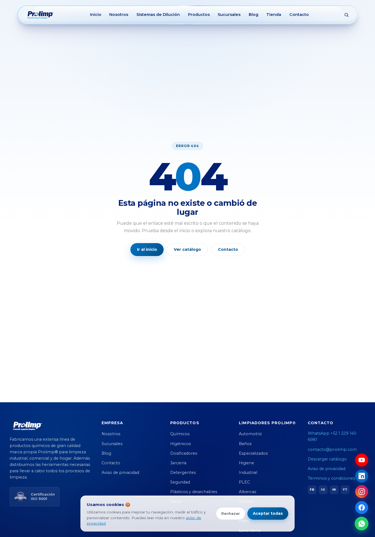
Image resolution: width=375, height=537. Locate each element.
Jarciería (178, 462)
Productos (199, 14)
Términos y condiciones (331, 478)
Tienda (273, 14)
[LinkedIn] (361, 475)
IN (334, 489)
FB (312, 489)
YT (345, 489)
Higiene (246, 462)
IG (323, 489)
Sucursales (229, 14)
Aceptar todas (268, 513)
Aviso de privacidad (120, 472)
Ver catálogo (187, 249)
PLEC (244, 482)
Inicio (95, 14)
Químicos (179, 433)
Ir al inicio (147, 249)
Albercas (247, 491)
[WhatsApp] (361, 523)
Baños (245, 443)
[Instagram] (361, 491)
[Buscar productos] (346, 14)
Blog (253, 14)
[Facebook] (361, 507)
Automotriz (250, 433)
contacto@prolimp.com (332, 449)
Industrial (248, 472)
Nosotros (118, 14)
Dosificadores (183, 453)
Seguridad (180, 482)
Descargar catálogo (327, 459)
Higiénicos (180, 443)
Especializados (253, 453)
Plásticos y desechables (193, 491)
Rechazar (230, 513)
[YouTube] (361, 460)
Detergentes (183, 472)
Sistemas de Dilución (158, 14)
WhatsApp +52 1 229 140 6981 (332, 436)
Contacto (299, 14)
